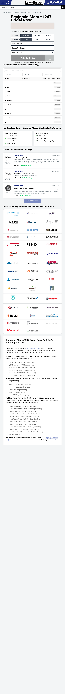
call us (55, 440)
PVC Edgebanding (14, 12)
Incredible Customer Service (24, 174)
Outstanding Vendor (21, 158)
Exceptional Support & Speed (24, 188)
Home (5, 12)
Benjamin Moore (27, 12)
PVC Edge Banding (32, 348)
